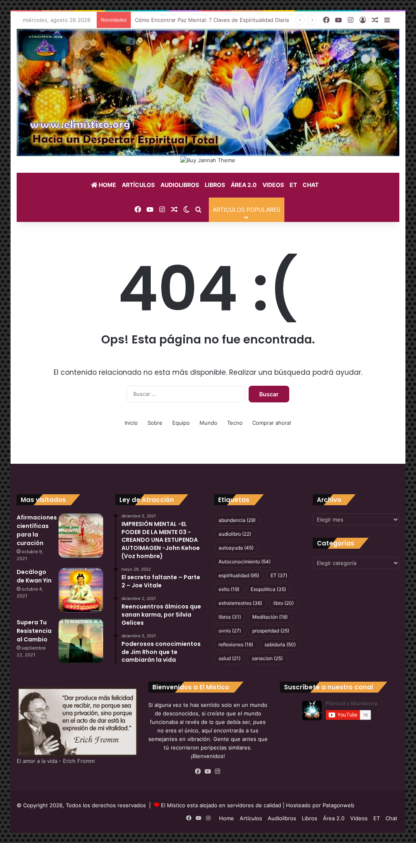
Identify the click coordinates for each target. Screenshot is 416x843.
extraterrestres (240, 603)
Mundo (208, 422)
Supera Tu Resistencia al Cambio (34, 630)
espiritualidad (239, 575)
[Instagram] (218, 771)
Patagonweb (338, 805)
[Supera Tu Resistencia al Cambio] (80, 640)
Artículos (138, 184)
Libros (215, 184)
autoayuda (236, 548)
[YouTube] (208, 771)
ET (293, 184)
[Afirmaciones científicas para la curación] (80, 535)
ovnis (230, 631)
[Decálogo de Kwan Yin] (80, 590)
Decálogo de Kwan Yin (34, 576)
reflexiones (236, 644)
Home (107, 184)
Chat (310, 184)
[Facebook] (198, 771)
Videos (273, 184)
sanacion (267, 658)
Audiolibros (179, 184)
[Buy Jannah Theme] (207, 159)
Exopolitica (268, 589)
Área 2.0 (244, 184)
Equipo (181, 422)
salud (229, 658)
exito (229, 589)
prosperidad (270, 631)
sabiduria (280, 644)
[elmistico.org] (208, 92)
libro (283, 603)
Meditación (270, 617)
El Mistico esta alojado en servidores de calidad (221, 805)
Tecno (235, 422)
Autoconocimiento (245, 561)
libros (230, 617)
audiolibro (235, 534)
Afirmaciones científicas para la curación (37, 530)
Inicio (131, 422)
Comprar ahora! (271, 422)
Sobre (154, 422)
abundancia (237, 520)
